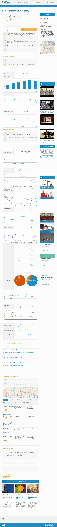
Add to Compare (7, 411)
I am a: (4, 461)
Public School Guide (38, 519)
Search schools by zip (45, 260)
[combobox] (25, 2)
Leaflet (32, 397)
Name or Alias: (23, 461)
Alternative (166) (44, 274)
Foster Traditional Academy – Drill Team (46, 98)
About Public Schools (45, 246)
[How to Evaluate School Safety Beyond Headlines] (8, 488)
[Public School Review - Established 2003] (6, 2)
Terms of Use (47, 525)
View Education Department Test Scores (26, 334)
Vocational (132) (44, 272)
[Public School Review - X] (3, 525)
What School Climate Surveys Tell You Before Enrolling (32, 497)
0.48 (32, 288)
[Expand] (4, 391)
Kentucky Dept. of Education (46, 284)
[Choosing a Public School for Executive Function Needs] (20, 488)
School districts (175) (45, 275)
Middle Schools (17, 399)
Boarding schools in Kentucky (46, 280)
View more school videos (47, 142)
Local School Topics (45, 250)
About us (27, 519)
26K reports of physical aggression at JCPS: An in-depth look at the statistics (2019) (47, 150)
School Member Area (47, 517)
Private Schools (35, 399)
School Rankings (28, 521)
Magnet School (25, 73)
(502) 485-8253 (11, 24)
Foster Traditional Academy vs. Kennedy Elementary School (25, 380)
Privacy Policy (52, 525)
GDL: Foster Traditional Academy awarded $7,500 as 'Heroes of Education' (46, 127)
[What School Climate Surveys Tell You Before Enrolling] (33, 488)
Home (27, 517)
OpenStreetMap (36, 397)
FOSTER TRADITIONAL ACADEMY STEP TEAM (47, 140)
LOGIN (47, 2)
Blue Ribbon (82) (44, 267)
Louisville (8, 15)
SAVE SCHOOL (30, 29)
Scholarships (44, 252)
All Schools (6, 399)
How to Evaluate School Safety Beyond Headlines (7, 497)
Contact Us (36, 521)
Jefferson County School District (25, 338)
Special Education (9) (45, 271)
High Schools (11, 399)
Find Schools (28, 520)
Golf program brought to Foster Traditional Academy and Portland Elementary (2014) (46, 156)
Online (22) (43, 269)
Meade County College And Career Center (7, 423)
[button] (20, 391)
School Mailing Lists (47, 519)
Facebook (5, 525)
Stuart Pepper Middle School (7, 437)
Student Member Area (38, 517)
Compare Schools (37, 520)
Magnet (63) (43, 268)
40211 (13, 15)
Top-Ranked (43, 265)
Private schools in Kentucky (46, 279)
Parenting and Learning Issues (46, 247)
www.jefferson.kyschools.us (12, 29)
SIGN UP (52, 2)
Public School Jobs (45, 249)
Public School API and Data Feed (49, 520)
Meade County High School (7, 415)
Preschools (29, 399)
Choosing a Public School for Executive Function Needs (20, 497)
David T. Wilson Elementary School (7, 429)
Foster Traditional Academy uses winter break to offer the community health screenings (47, 112)
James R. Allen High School (15, 384)
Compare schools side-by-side (46, 261)
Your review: (5, 465)
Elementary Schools (23, 399)
